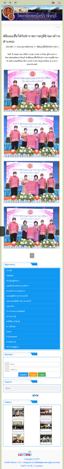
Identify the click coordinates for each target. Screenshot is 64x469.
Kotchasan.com (41, 462)
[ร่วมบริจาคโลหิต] (18, 412)
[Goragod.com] (25, 453)
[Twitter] (2, 232)
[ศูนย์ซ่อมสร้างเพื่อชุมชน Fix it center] (18, 439)
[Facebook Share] (2, 228)
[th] (53, 3)
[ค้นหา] (57, 388)
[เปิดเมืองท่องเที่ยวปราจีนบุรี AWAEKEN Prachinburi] (46, 439)
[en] (59, 3)
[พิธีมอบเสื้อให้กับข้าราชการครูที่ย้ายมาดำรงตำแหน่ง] (31, 90)
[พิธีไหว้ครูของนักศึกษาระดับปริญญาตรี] (18, 425)
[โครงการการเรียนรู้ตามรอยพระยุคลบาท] (46, 412)
